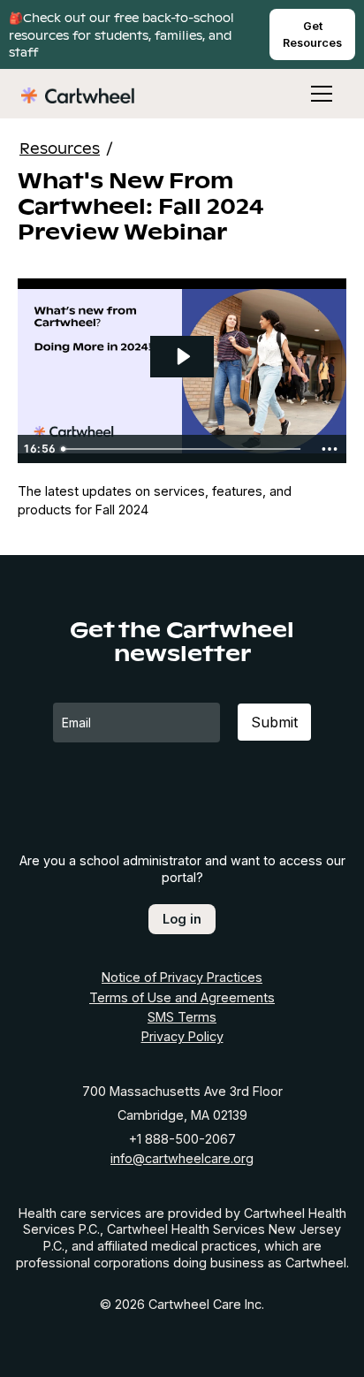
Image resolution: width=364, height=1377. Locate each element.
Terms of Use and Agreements (182, 997)
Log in (182, 918)
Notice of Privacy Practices (182, 977)
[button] (310, 93)
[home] (77, 93)
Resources (59, 147)
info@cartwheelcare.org (182, 1158)
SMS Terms (182, 1016)
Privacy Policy (182, 1036)
